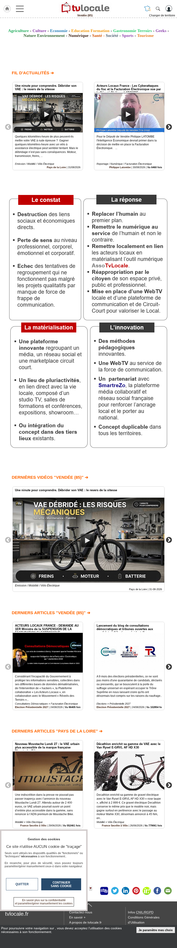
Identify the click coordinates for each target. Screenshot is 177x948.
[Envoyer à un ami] (167, 890)
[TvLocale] (85, 7)
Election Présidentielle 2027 (31, 707)
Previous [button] (8, 126)
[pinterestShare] (136, 890)
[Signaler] (93, 890)
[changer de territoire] (147, 8)
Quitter (22, 884)
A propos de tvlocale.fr (85, 922)
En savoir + (77, 917)
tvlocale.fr (17, 914)
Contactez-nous (80, 912)
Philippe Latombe (120, 167)
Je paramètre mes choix (156, 930)
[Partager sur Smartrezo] (104, 890)
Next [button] (168, 126)
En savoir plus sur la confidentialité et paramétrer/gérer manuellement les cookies (44, 902)
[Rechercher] (157, 8)
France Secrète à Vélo (115, 825)
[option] (47, 126)
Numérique (78, 35)
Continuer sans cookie (61, 884)
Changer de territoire (162, 15)
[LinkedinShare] (125, 890)
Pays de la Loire (56, 167)
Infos (140, 912)
